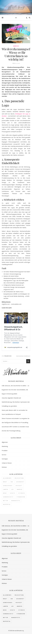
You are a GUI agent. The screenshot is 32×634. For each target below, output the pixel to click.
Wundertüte (7, 356)
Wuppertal (6, 504)
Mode (5, 493)
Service (16, 46)
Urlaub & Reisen (7, 463)
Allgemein (5, 442)
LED (12, 489)
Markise (19, 489)
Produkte (4, 450)
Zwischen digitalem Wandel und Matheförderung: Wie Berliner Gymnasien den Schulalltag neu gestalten (16, 402)
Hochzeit (19, 485)
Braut (5, 481)
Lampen (5, 489)
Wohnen (4, 467)
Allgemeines (7, 478)
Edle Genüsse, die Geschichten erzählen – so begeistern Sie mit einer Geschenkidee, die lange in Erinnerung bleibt (15, 390)
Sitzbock (21, 493)
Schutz (12, 493)
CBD (11, 481)
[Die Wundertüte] (16, 7)
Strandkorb (21, 497)
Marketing (5, 446)
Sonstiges (5, 459)
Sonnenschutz (8, 497)
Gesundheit (20, 481)
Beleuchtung (19, 478)
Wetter (5, 500)
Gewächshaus (7, 485)
